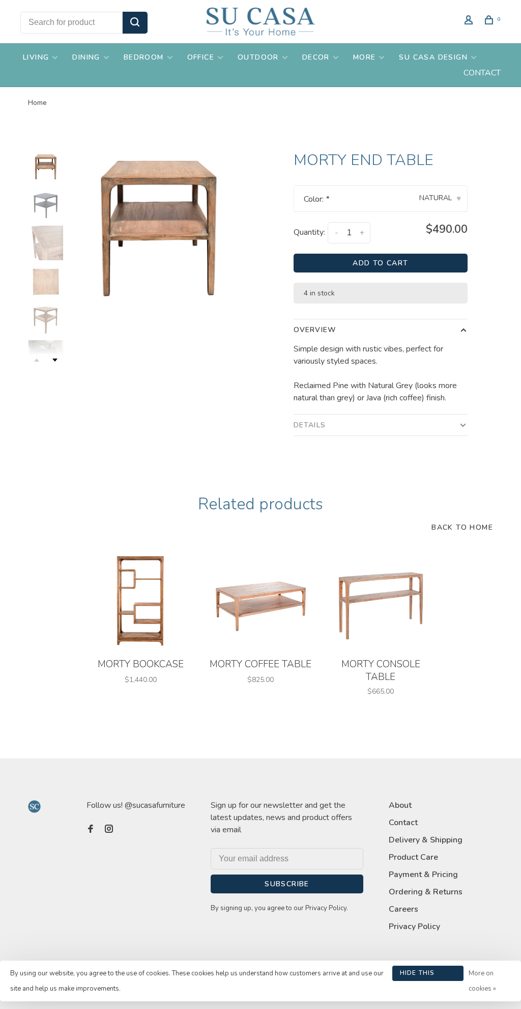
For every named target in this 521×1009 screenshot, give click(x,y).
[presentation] (46, 166)
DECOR (316, 57)
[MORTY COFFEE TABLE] (260, 600)
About (400, 805)
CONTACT (482, 72)
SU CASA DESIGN (433, 57)
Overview (315, 330)
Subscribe (287, 884)
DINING (86, 57)
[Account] (470, 21)
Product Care (413, 857)
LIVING (36, 57)
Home (37, 102)
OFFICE (200, 57)
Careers (403, 909)
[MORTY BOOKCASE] (140, 600)
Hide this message (417, 975)
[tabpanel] (159, 226)
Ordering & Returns (425, 891)
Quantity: (309, 232)
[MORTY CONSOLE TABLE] (380, 600)
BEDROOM (144, 57)
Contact (403, 822)
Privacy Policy (414, 926)
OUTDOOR (258, 57)
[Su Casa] (34, 806)
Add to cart (380, 263)
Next (55, 360)
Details (310, 425)
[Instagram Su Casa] (109, 829)
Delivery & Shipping (425, 840)
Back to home (462, 527)
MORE (364, 57)
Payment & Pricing (423, 874)
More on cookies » (482, 981)
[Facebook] (90, 829)
